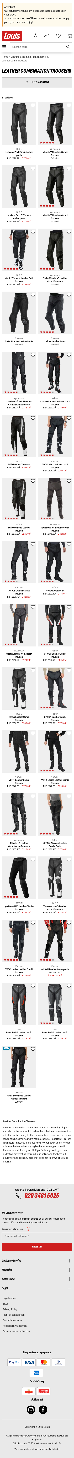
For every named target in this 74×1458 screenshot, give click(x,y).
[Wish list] (58, 35)
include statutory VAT (26, 1436)
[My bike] (46, 35)
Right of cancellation (14, 1314)
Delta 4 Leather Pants (55, 341)
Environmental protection (16, 1331)
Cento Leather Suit (55, 590)
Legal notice (9, 1298)
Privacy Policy (10, 1309)
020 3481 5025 (41, 1195)
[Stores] (35, 35)
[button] (68, 47)
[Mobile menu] (4, 46)
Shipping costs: (20, 1443)
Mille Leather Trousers (19, 464)
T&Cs (5, 1303)
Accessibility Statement (15, 1325)
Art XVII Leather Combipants (55, 969)
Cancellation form (12, 1320)
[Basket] (69, 35)
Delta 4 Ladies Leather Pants (19, 341)
